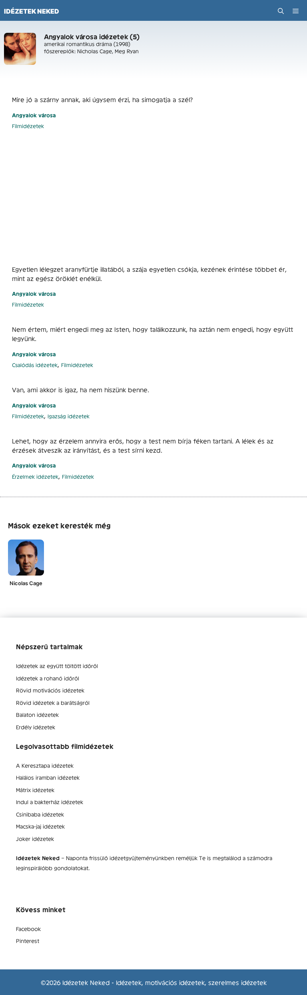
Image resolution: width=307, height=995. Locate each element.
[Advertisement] (153, 197)
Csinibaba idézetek (40, 814)
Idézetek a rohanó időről (47, 678)
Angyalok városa (34, 115)
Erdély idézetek (35, 727)
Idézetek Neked (31, 11)
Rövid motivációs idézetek (50, 690)
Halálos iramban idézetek (48, 777)
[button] (280, 11)
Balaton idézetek (37, 714)
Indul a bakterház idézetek (49, 801)
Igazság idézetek (69, 416)
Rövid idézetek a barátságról (53, 702)
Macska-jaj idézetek (40, 826)
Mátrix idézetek (35, 789)
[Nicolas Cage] (26, 558)
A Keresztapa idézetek (45, 765)
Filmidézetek (28, 126)
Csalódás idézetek (35, 365)
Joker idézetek (35, 838)
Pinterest (27, 940)
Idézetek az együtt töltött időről (57, 665)
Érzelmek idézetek (35, 476)
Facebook (28, 928)
